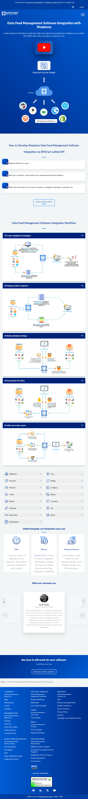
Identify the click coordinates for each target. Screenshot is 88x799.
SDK (6, 753)
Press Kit (7, 724)
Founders (7, 709)
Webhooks (35, 702)
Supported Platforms (38, 696)
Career (6, 706)
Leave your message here (35, 2)
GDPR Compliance (64, 706)
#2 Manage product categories (16, 286)
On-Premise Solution (39, 706)
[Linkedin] (40, 791)
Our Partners (36, 761)
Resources (8, 718)
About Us (7, 696)
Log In (82, 7)
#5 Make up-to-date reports (15, 425)
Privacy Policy (62, 712)
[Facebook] (33, 791)
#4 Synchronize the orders (15, 381)
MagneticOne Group (45, 797)
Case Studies (35, 718)
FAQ (59, 699)
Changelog (8, 750)
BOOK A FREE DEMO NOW (44, 203)
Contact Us (61, 696)
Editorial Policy (10, 730)
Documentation (10, 747)
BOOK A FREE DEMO (44, 671)
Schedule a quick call (52, 2)
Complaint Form (10, 733)
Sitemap (7, 721)
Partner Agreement (38, 758)
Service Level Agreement (66, 702)
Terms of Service (63, 709)
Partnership (35, 743)
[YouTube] (54, 791)
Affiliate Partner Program (40, 747)
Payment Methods (38, 733)
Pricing (33, 726)
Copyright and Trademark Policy (69, 718)
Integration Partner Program (41, 755)
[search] (73, 7)
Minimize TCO (40, 556)
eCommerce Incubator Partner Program (42, 751)
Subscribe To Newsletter (40, 773)
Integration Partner (11, 759)
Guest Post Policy (11, 727)
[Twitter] (47, 791)
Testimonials (9, 702)
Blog (6, 699)
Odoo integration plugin (13, 756)
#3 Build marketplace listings (16, 336)
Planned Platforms (38, 699)
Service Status (9, 743)
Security (60, 715)
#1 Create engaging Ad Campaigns (18, 236)
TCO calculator (36, 730)
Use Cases (35, 714)
